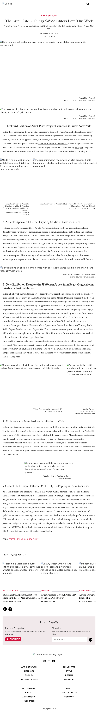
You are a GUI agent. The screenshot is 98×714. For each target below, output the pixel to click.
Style (69, 671)
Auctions (69, 679)
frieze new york (17, 539)
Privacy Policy (69, 693)
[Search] (87, 3)
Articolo (70, 228)
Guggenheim (33, 539)
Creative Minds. (24, 435)
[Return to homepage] (49, 654)
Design (69, 675)
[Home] (9, 4)
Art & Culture (29, 667)
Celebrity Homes (29, 679)
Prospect (79, 148)
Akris (29, 427)
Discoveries (29, 689)
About (69, 689)
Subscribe (13, 639)
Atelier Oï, (89, 431)
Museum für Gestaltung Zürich (80, 427)
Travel (29, 675)
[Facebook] (49, 660)
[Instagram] (44, 660)
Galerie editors (50, 33)
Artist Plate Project (37, 132)
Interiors (29, 671)
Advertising (29, 697)
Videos (29, 693)
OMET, (6, 496)
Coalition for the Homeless (54, 144)
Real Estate (69, 667)
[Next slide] (10, 609)
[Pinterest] (53, 660)
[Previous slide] (5, 609)
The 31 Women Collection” (56, 349)
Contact (69, 697)
